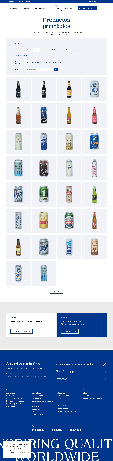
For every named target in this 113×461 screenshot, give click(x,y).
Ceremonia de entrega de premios (43, 402)
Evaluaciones (63, 395)
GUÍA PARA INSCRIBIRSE (20, 331)
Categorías (25, 8)
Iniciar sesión (92, 1)
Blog (84, 389)
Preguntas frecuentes (92, 398)
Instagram (38, 430)
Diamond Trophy (36, 62)
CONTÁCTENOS (68, 331)
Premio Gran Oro (57, 62)
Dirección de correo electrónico (14, 374)
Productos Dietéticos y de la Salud (60, 49)
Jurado (60, 398)
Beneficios (36, 398)
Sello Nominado (17, 62)
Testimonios (88, 395)
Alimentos (10, 393)
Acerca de (13, 8)
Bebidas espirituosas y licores (22, 55)
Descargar (36, 409)
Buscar (16, 69)
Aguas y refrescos (26, 49)
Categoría (17, 43)
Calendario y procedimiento (38, 394)
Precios (35, 411)
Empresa (61, 393)
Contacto (20, 1)
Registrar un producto (86, 8)
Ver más (56, 291)
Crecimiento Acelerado (74, 364)
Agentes (35, 406)
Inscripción (69, 8)
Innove (61, 379)
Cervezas (37, 49)
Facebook (75, 430)
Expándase (65, 372)
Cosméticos (45, 49)
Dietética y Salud (13, 403)
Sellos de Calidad (40, 8)
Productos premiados (66, 411)
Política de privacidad (22, 452)
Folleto (28, 1)
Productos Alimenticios (78, 49)
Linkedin (57, 430)
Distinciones (62, 409)
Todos (17, 49)
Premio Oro (47, 62)
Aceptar (11, 455)
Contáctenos (37, 414)
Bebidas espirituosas (15, 401)
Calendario (12, 1)
